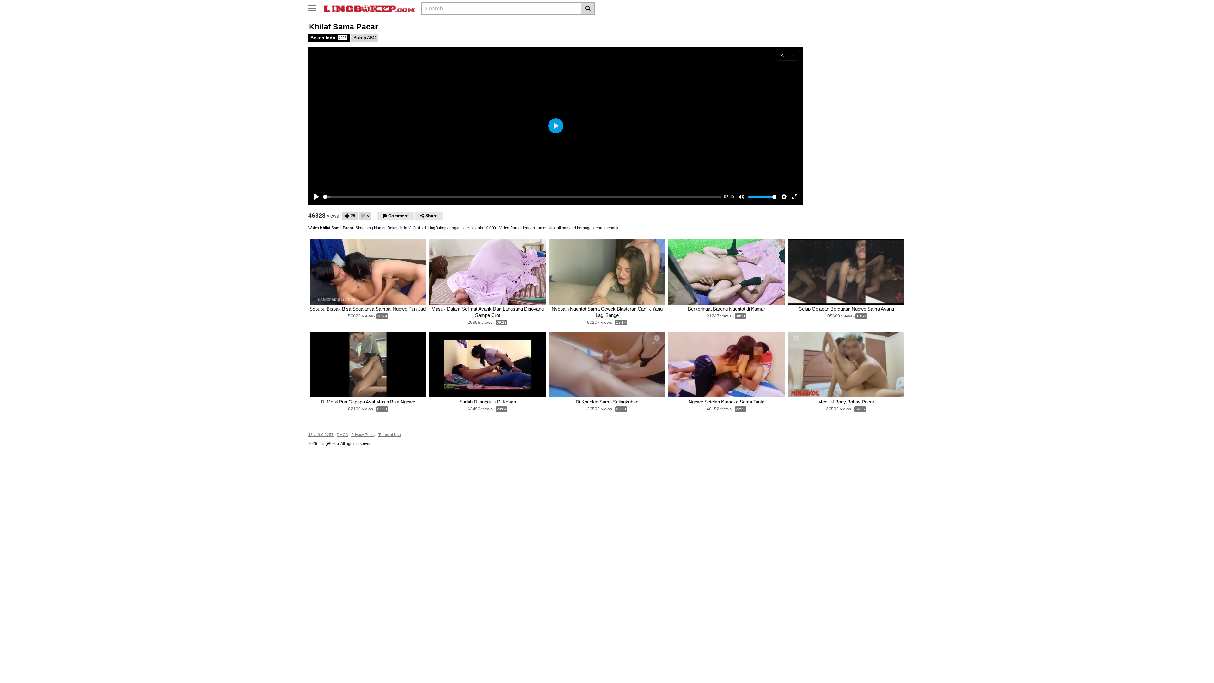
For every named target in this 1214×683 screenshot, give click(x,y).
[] (588, 8)
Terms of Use (389, 435)
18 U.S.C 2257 (321, 435)
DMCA (342, 435)
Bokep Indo (328, 37)
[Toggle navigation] (314, 7)
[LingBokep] (369, 8)
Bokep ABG (364, 37)
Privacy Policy (363, 435)
